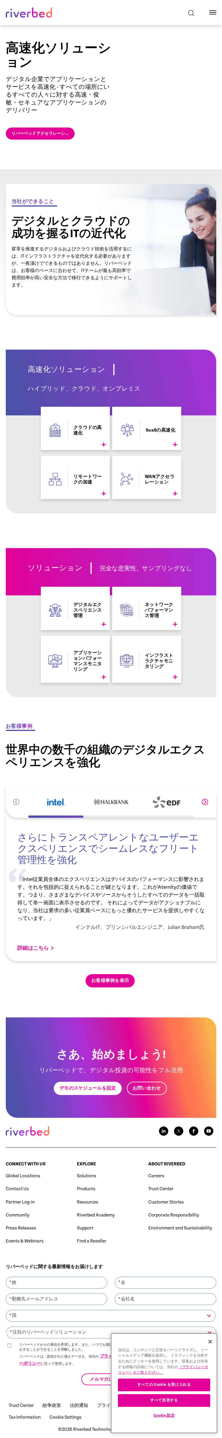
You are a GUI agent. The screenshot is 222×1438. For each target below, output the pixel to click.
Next (205, 802)
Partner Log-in (20, 1202)
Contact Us (17, 1189)
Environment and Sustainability (180, 1228)
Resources (87, 1202)
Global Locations (23, 1176)
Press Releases (21, 1228)
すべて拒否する (164, 1400)
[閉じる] (210, 1341)
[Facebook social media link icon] (193, 1131)
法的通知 (79, 1405)
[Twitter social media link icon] (178, 1131)
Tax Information (25, 1417)
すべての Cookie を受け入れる (164, 1385)
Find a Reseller (91, 1241)
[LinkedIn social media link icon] (163, 1131)
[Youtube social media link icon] (208, 1131)
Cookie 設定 (164, 1415)
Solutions (86, 1176)
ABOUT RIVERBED (166, 1164)
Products (86, 1189)
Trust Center (160, 1189)
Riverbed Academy (96, 1215)
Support (85, 1228)
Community (17, 1215)
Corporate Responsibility (173, 1215)
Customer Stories (166, 1202)
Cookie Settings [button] (65, 1417)
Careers (156, 1176)
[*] (56, 1276)
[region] (164, 1383)
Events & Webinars (25, 1241)
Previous (16, 802)
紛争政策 (51, 1405)
